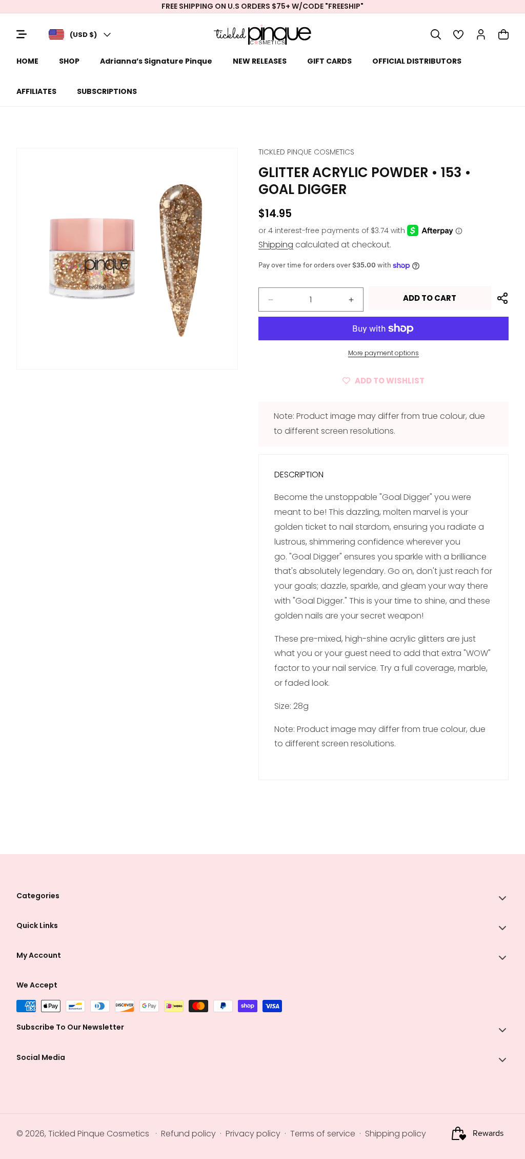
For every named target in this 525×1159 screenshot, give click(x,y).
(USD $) (83, 35)
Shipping (275, 244)
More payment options (383, 353)
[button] (436, 34)
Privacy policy (253, 1133)
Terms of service (322, 1133)
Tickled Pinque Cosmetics (98, 1133)
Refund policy (188, 1133)
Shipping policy (395, 1133)
